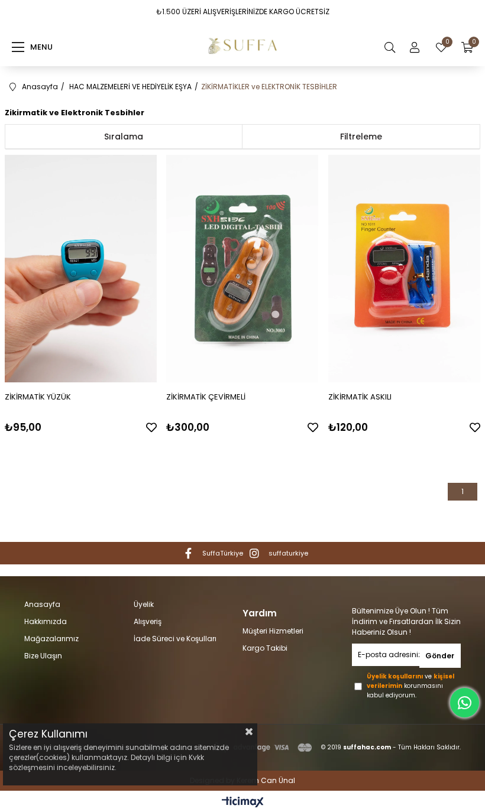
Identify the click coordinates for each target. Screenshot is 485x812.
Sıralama (123, 136)
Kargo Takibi (264, 648)
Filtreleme (361, 136)
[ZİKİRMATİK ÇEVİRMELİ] (242, 268)
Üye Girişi (414, 47)
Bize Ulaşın (43, 656)
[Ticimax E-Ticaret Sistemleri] (243, 803)
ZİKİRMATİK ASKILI (360, 396)
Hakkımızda (45, 621)
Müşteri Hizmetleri (272, 631)
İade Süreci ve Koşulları (175, 639)
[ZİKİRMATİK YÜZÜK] (81, 268)
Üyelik (144, 604)
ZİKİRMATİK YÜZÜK (38, 396)
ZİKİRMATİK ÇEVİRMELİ (205, 396)
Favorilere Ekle (151, 427)
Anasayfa (42, 604)
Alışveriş (147, 621)
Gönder (439, 656)
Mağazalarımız (51, 639)
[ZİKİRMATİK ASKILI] (404, 268)
